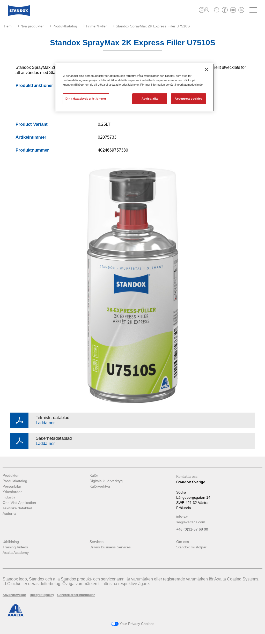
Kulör (94, 476)
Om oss (182, 542)
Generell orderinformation (76, 595)
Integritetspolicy (42, 595)
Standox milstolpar (191, 547)
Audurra (9, 514)
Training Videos (15, 547)
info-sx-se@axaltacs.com (190, 519)
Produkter (11, 476)
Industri (9, 497)
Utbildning (11, 542)
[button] (202, 10)
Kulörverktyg (100, 486)
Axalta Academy (16, 553)
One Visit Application (19, 503)
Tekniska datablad (17, 508)
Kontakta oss (186, 476)
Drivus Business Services (110, 547)
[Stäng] (206, 69)
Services (97, 542)
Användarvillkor (14, 595)
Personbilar (12, 486)
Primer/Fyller (96, 26)
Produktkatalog (65, 26)
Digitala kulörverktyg (106, 481)
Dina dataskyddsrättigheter (85, 98)
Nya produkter (32, 26)
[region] (134, 87)
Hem (8, 26)
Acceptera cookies (188, 98)
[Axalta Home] (19, 15)
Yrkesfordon (13, 492)
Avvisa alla (150, 98)
